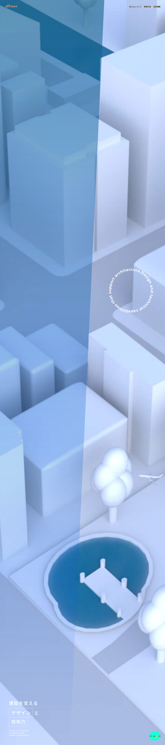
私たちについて (135, 7)
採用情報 (157, 7)
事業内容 (147, 7)
